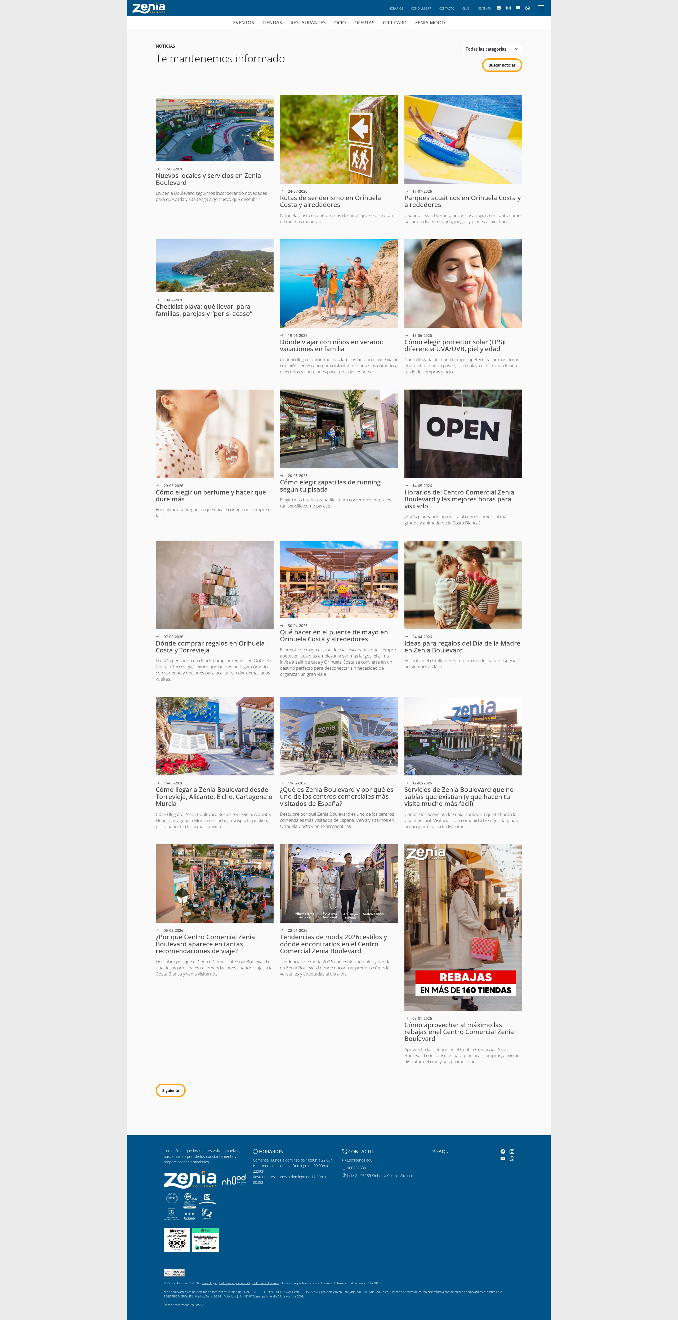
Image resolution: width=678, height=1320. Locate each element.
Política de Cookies (265, 1283)
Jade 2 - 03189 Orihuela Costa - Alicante (379, 1175)
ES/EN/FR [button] (484, 8)
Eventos (243, 22)
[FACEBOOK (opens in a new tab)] (499, 8)
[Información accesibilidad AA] (174, 1272)
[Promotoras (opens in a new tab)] (234, 1179)
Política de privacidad (234, 1283)
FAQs (442, 1151)
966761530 (356, 1167)
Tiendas (272, 22)
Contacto (446, 8)
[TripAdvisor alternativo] (205, 1239)
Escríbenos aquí (359, 1160)
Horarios (396, 8)
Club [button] (466, 8)
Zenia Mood (430, 22)
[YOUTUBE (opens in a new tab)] (518, 8)
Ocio (340, 22)
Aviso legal (209, 1283)
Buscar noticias (502, 65)
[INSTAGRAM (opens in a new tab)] (508, 8)
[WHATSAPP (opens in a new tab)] (527, 8)
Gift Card (395, 22)
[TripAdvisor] (177, 1239)
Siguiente (170, 1090)
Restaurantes (308, 22)
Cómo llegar (421, 8)
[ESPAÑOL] (148, 7)
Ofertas (364, 22)
